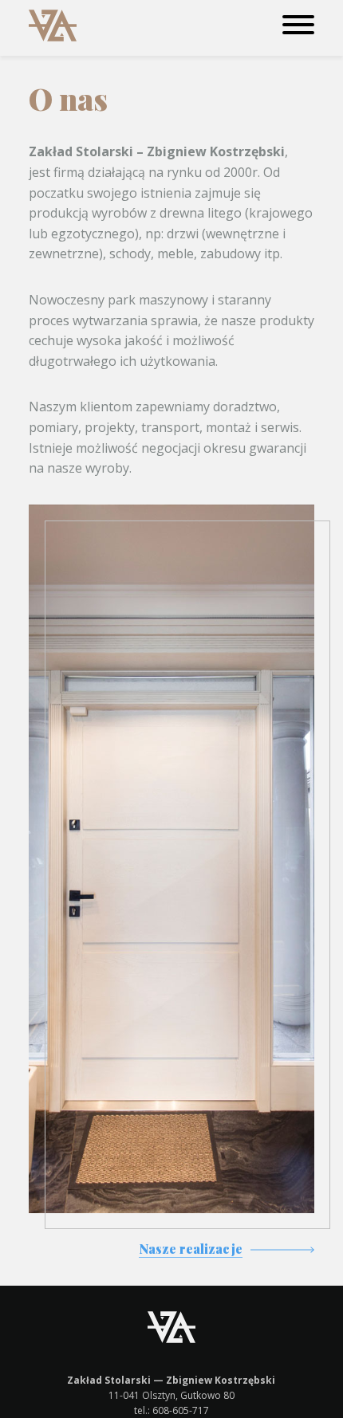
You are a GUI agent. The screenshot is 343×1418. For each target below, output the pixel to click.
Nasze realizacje (190, 1248)
